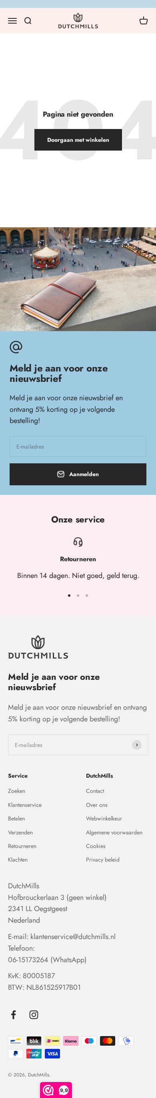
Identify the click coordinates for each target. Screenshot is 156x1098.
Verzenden (20, 832)
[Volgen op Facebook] (13, 1014)
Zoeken (16, 791)
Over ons (97, 805)
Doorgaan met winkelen (78, 140)
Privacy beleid (103, 860)
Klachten (18, 860)
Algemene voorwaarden (114, 832)
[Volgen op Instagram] (33, 1014)
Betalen (16, 818)
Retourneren (22, 846)
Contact (95, 791)
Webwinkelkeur (104, 818)
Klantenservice (25, 805)
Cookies (96, 846)
